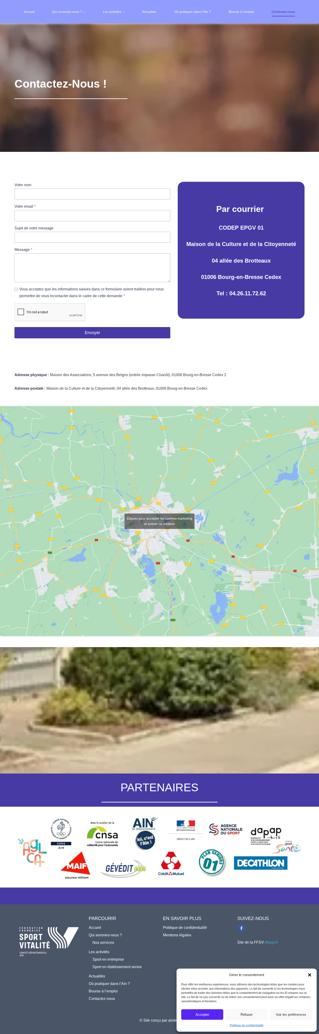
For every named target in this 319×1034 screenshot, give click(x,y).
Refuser (247, 1014)
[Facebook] (241, 928)
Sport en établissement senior (117, 967)
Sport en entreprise (108, 959)
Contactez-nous (283, 12)
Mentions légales (177, 935)
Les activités (99, 952)
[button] (309, 975)
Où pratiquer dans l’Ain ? (192, 12)
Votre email (25, 206)
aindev (173, 1020)
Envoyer (92, 332)
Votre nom (22, 185)
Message (23, 250)
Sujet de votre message (33, 228)
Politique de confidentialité (246, 1025)
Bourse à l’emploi (241, 12)
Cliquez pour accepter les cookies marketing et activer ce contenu (159, 521)
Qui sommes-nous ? (105, 935)
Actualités (149, 12)
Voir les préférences (291, 1014)
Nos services (103, 943)
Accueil (29, 12)
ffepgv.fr (271, 942)
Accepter (202, 1014)
